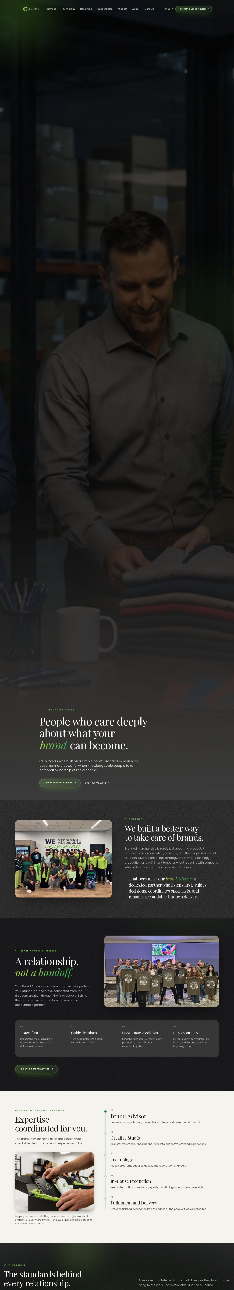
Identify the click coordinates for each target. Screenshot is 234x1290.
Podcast (122, 9)
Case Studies (104, 9)
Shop (167, 9)
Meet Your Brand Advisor (58, 782)
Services (51, 9)
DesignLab (86, 9)
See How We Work (95, 782)
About (135, 9)
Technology (68, 9)
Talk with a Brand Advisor (192, 8)
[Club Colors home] (31, 9)
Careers (149, 9)
